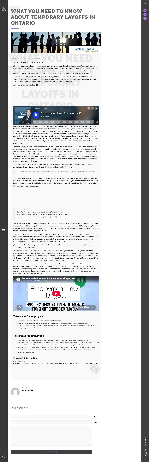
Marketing (52, 59)
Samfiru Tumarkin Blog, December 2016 (28, 62)
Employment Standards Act (39, 167)
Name (96, 417)
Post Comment (52, 452)
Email (95, 422)
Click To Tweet (29, 247)
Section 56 (69, 167)
